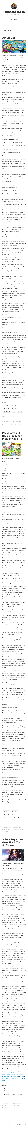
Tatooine (22, 1076)
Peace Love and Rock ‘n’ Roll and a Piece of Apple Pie (12, 436)
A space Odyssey (9, 1072)
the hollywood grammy (8, 1078)
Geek (16, 1072)
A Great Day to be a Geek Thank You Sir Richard (12, 842)
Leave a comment (8, 423)
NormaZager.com (14, 11)
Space (8, 1076)
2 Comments (7, 1105)
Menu (15, 19)
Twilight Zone (17, 1078)
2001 (3, 1072)
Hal (19, 1072)
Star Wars (16, 1076)
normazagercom (7, 421)
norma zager (13, 1074)
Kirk (21, 1072)
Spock (12, 1076)
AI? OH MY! (8, 37)
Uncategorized (17, 421)
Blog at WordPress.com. (14, 1121)
